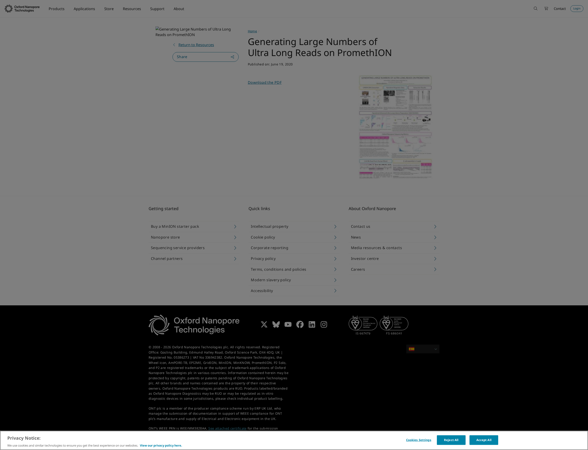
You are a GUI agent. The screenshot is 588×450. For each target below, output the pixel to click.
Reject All (451, 440)
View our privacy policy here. (161, 445)
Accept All (484, 440)
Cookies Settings (418, 440)
